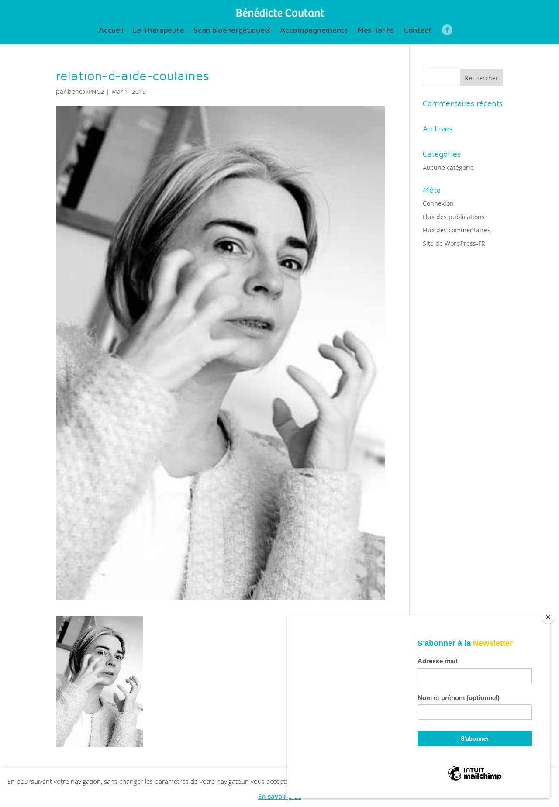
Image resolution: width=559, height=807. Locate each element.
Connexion (438, 203)
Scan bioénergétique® (231, 30)
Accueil (111, 30)
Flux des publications (454, 217)
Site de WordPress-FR (454, 243)
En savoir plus (279, 796)
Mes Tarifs (376, 30)
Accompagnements (314, 30)
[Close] (548, 617)
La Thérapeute (158, 30)
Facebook (447, 32)
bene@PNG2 (86, 91)
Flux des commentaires (456, 230)
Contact (418, 30)
